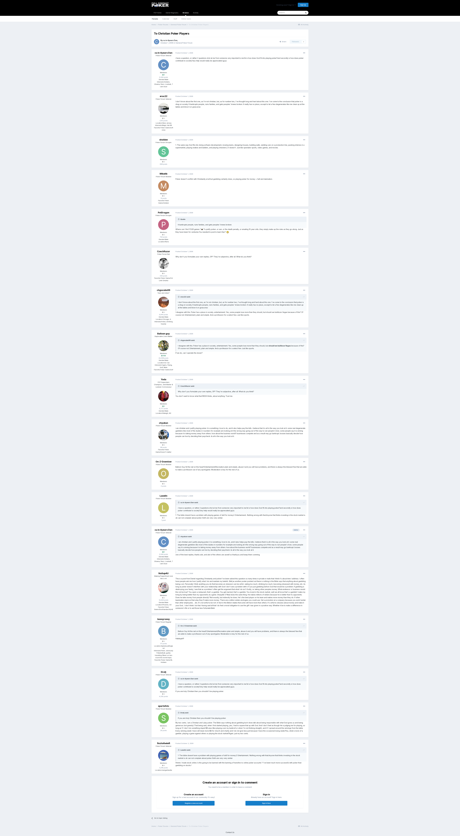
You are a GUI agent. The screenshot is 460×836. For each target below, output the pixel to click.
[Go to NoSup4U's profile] (163, 587)
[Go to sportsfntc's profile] (163, 718)
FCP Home (157, 13)
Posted (184, 53)
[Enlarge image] (202, 229)
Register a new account (193, 803)
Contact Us (230, 832)
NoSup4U (163, 573)
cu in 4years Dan (170, 40)
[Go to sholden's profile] (163, 151)
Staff (175, 19)
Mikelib (163, 173)
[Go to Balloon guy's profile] (163, 345)
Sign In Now (266, 803)
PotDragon (163, 212)
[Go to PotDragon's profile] (163, 224)
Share (283, 42)
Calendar (165, 19)
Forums (155, 19)
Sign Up (303, 5)
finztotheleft (163, 743)
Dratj (163, 672)
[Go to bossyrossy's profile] (163, 631)
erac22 (163, 96)
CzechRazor (163, 251)
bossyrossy (163, 619)
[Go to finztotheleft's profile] (163, 755)
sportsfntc (163, 706)
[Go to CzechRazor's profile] (163, 263)
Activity (195, 13)
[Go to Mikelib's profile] (163, 186)
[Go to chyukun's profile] (163, 435)
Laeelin (163, 496)
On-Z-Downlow (164, 461)
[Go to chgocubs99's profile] (163, 302)
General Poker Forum (184, 43)
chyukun (163, 423)
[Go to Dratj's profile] (163, 684)
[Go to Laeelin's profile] (163, 507)
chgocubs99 (163, 290)
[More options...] (304, 53)
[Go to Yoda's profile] (163, 396)
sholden (163, 139)
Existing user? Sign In (285, 5)
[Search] (305, 13)
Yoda (163, 379)
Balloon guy (163, 333)
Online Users (186, 19)
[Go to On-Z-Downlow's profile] (163, 473)
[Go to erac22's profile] (163, 108)
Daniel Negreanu (172, 13)
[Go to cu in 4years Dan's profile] (156, 41)
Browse (186, 13)
